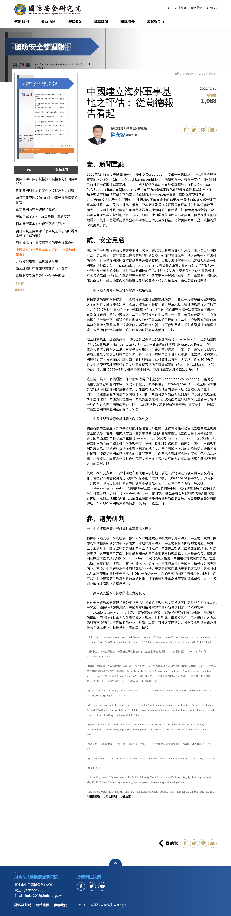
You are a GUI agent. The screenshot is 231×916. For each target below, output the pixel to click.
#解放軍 (126, 796)
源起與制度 (156, 22)
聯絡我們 (196, 7)
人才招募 (180, 7)
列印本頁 (61, 170)
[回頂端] (115, 865)
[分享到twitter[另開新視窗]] (92, 886)
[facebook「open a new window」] (185, 130)
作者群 (19, 283)
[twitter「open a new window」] (194, 130)
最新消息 (48, 22)
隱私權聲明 (23, 905)
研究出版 (74, 22)
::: (169, 7)
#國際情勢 (93, 796)
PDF (30, 170)
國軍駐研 (101, 22)
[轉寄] (212, 130)
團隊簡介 (127, 22)
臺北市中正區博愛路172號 (33, 885)
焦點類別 (21, 22)
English (212, 7)
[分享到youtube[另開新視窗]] (102, 886)
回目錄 (19, 290)
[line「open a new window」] (203, 130)
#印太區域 (110, 796)
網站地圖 (42, 905)
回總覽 (172, 843)
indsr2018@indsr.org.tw (43, 896)
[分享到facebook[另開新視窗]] (81, 886)
